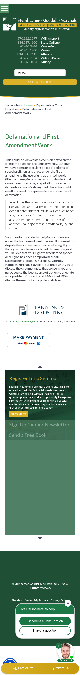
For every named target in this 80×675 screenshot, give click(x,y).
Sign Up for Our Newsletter (39, 425)
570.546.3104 (27, 62)
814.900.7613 (27, 54)
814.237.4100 (27, 42)
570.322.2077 (27, 38)
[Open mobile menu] (4, 8)
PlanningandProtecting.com (23, 321)
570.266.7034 (27, 58)
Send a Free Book (28, 435)
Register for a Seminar (33, 378)
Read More (18, 414)
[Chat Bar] (40, 668)
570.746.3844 (27, 46)
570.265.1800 (27, 50)
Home (28, 105)
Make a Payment (40, 81)
